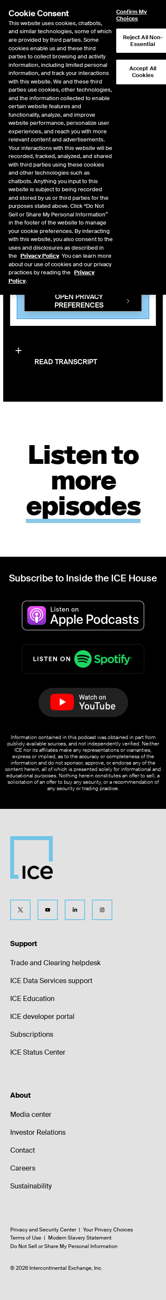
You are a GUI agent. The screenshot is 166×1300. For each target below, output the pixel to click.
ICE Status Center (38, 1052)
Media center (31, 1114)
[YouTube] (47, 910)
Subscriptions (31, 1034)
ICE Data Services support (51, 980)
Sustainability (31, 1186)
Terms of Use (25, 1237)
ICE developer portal (42, 1016)
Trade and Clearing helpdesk (55, 962)
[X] (20, 910)
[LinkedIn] (75, 910)
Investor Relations (38, 1132)
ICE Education (32, 998)
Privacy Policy (39, 255)
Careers (22, 1168)
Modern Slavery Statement (80, 1237)
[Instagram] (102, 910)
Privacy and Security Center (43, 1229)
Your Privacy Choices (108, 1229)
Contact (22, 1150)
